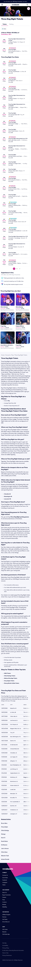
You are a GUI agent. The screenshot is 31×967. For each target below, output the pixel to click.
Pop (12, 355)
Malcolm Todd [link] (5, 855)
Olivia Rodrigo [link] (5, 830)
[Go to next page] (20, 269)
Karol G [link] (3, 837)
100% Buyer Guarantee (17, 1)
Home (2, 355)
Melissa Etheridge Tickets (10, 678)
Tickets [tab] (5, 24)
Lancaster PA (7, 499)
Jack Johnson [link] (5, 848)
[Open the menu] (2, 4)
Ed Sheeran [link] (4, 845)
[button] (4, 29)
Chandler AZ (7, 494)
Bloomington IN (8, 496)
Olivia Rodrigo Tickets (9, 675)
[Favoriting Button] (28, 8)
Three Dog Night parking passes (20, 517)
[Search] (27, 4)
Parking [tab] (11, 24)
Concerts (7, 355)
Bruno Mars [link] (4, 823)
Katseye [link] (3, 834)
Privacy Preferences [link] (7, 955)
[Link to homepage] (15, 4)
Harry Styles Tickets (9, 680)
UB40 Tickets (7, 673)
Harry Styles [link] (4, 827)
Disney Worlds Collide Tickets (11, 683)
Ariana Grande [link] (5, 859)
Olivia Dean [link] (4, 852)
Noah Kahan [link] (4, 841)
